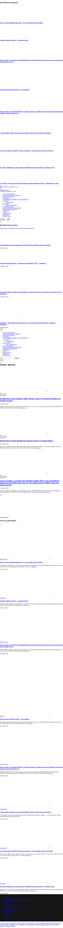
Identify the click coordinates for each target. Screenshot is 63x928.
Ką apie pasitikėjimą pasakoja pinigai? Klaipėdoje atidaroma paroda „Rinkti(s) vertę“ (27, 167)
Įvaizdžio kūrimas (14, 924)
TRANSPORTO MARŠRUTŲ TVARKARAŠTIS (15, 199)
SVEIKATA (6, 210)
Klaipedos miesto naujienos (45, 923)
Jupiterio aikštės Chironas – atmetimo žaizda (14, 40)
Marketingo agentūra (10, 923)
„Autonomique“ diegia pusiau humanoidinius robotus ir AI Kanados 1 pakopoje (25, 133)
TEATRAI (5, 201)
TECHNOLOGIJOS (8, 206)
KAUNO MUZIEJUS (11, 205)
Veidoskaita (22, 924)
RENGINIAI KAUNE (8, 196)
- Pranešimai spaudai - (40, 924)
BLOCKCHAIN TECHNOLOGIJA (12, 208)
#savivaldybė (11, 228)
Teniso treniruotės (30, 924)
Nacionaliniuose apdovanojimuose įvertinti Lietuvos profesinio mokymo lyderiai (25, 245)
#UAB (23, 228)
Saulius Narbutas (4, 924)
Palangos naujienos (10, 926)
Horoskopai (3, 598)
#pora (16, 228)
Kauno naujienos (4, 642)
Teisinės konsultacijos (21, 923)
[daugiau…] (24, 407)
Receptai (2, 716)
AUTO (5, 212)
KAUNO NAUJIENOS (9, 194)
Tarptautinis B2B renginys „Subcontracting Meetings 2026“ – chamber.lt (23, 263)
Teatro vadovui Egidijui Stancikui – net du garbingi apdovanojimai (21, 23)
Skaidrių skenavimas (33, 923)
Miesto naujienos (57, 923)
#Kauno (2, 228)
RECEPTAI (6, 215)
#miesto (6, 228)
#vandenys (31, 228)
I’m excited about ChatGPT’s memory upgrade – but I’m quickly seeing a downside (26, 150)
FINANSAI (6, 198)
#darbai (27, 228)
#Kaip (19, 228)
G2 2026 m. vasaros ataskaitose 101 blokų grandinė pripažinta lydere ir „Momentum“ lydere (29, 183)
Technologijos (3, 809)
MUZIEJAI (6, 204)
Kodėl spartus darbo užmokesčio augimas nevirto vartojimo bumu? (26, 441)
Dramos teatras (9, 202)
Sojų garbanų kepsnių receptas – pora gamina (14, 89)
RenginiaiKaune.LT (5, 190)
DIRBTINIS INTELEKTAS (10, 209)
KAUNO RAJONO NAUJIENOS (11, 195)
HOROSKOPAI (7, 213)
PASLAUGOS (6, 216)
